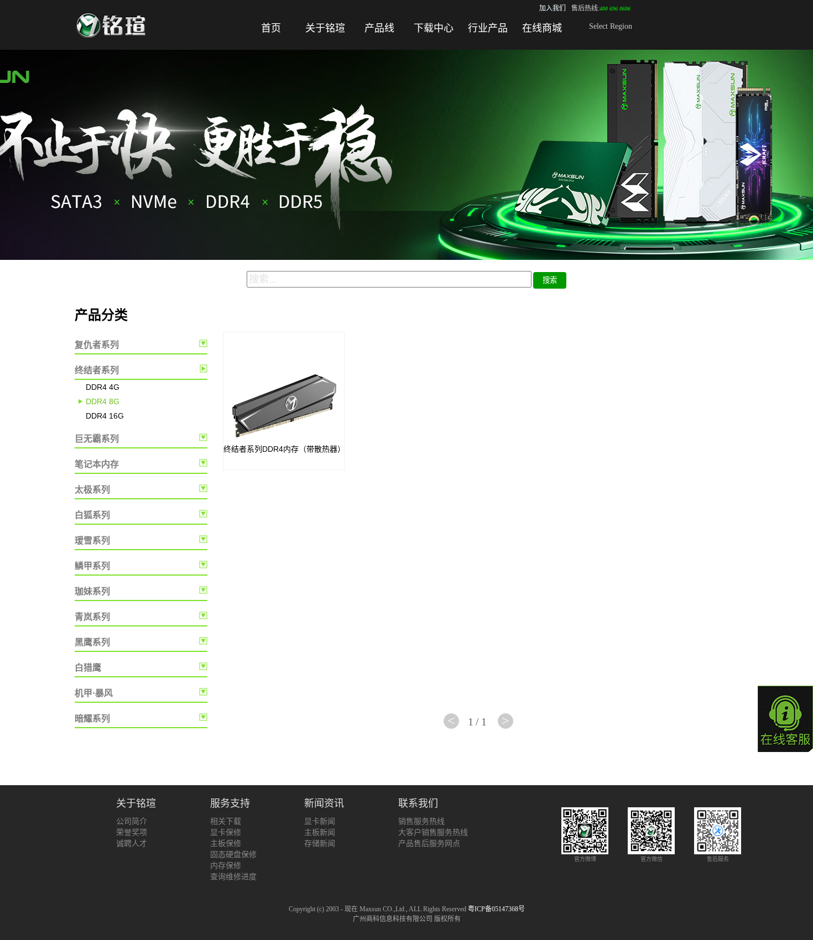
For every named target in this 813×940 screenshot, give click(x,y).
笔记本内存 (97, 464)
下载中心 (434, 28)
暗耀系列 (92, 718)
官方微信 (651, 859)
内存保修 (225, 865)
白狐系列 (92, 515)
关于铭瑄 (325, 28)
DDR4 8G (102, 401)
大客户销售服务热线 (433, 832)
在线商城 (542, 28)
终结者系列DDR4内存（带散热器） (284, 449)
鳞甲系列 (92, 566)
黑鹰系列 (92, 642)
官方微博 (585, 859)
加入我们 (552, 8)
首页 (271, 28)
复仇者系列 (97, 344)
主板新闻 (319, 832)
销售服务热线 (421, 821)
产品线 (379, 28)
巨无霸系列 (97, 438)
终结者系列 (97, 370)
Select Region (610, 26)
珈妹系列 (92, 591)
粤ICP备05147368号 (496, 909)
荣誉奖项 (131, 832)
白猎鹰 (88, 667)
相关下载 (225, 821)
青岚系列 (92, 617)
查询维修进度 (233, 877)
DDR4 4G (102, 387)
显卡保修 (225, 832)
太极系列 (92, 489)
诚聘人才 (131, 843)
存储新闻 (319, 843)
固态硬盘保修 (233, 854)
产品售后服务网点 (429, 843)
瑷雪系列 (92, 540)
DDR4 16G (105, 415)
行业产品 (488, 28)
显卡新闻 (319, 821)
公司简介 (131, 821)
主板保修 (225, 843)
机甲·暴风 (94, 693)
